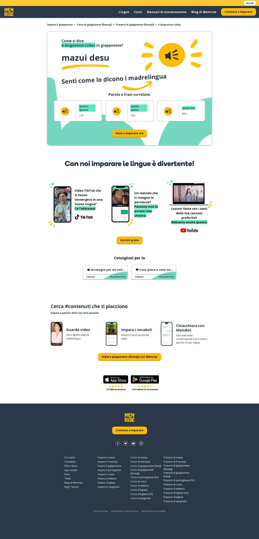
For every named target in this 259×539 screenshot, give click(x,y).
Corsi (138, 12)
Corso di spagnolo (140, 498)
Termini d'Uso (100, 511)
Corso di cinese (138, 457)
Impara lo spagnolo (108, 487)
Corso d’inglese (139, 489)
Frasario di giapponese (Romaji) (135, 24)
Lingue (124, 12)
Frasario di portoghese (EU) (179, 480)
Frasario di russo (173, 484)
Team (67, 478)
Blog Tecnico (71, 487)
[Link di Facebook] (117, 443)
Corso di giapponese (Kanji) (145, 466)
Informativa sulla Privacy (124, 511)
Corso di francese (140, 461)
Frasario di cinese (173, 457)
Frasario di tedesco (174, 488)
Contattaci (70, 461)
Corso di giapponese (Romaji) (94, 24)
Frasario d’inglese (173, 497)
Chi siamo (69, 457)
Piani (67, 474)
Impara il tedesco (107, 478)
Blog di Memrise (203, 12)
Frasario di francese (175, 461)
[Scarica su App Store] (115, 379)
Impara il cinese (106, 457)
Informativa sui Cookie (153, 511)
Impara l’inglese (106, 482)
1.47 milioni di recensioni (145, 389)
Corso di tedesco (139, 485)
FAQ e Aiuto (70, 466)
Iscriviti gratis (129, 240)
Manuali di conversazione (166, 12)
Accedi (249, 3)
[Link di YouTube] (133, 443)
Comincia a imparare (238, 11)
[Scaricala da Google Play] (145, 379)
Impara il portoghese (109, 470)
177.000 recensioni (116, 389)
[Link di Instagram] (141, 443)
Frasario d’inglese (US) (176, 492)
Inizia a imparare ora (129, 133)
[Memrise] (9, 12)
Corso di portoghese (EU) (144, 477)
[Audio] (172, 55)
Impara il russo (105, 474)
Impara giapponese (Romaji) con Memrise (130, 356)
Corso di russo (138, 481)
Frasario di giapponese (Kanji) (176, 474)
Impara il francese (107, 461)
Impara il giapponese (60, 24)
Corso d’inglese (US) (141, 494)
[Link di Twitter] (125, 443)
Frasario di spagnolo (175, 501)
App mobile (70, 470)
